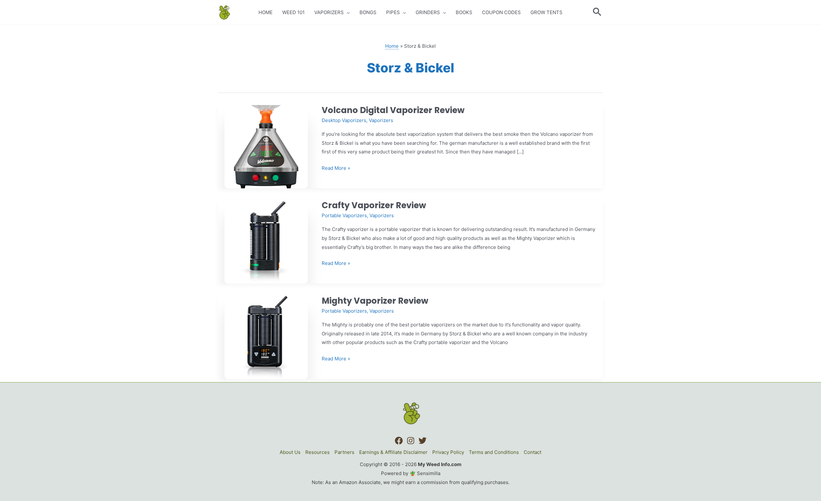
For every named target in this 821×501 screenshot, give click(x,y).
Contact (532, 452)
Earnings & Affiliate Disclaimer (393, 452)
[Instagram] (411, 441)
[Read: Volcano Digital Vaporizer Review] (266, 146)
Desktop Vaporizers (344, 120)
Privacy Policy (448, 452)
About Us (290, 452)
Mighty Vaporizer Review (375, 301)
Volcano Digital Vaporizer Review (393, 110)
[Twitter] (423, 441)
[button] (597, 12)
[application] (347, 12)
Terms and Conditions (494, 452)
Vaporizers (381, 120)
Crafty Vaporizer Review (374, 205)
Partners (344, 452)
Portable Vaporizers (344, 215)
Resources (317, 452)
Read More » (336, 169)
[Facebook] (399, 441)
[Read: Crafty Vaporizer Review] (266, 241)
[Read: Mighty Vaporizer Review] (266, 337)
